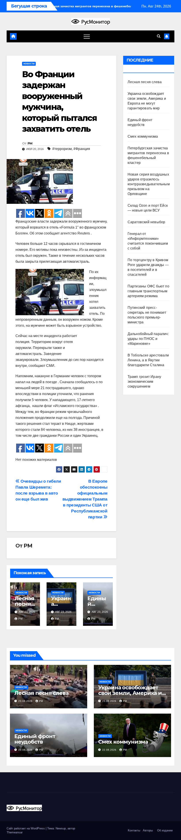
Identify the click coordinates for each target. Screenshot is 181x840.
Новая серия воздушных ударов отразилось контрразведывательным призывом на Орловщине (149, 184)
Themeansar (15, 832)
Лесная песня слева (24, 604)
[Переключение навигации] (87, 36)
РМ (30, 143)
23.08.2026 (25, 701)
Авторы (148, 830)
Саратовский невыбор (146, 222)
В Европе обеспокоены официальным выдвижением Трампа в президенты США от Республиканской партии (84, 499)
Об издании (165, 830)
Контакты (133, 830)
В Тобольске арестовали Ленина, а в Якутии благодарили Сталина (148, 360)
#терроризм (62, 149)
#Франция (82, 149)
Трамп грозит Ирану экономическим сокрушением (144, 381)
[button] (158, 36)
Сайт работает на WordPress (26, 828)
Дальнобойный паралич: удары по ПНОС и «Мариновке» (148, 338)
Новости (28, 63)
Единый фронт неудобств (34, 739)
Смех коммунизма (143, 136)
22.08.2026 (109, 749)
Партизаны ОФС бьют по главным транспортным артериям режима (148, 291)
